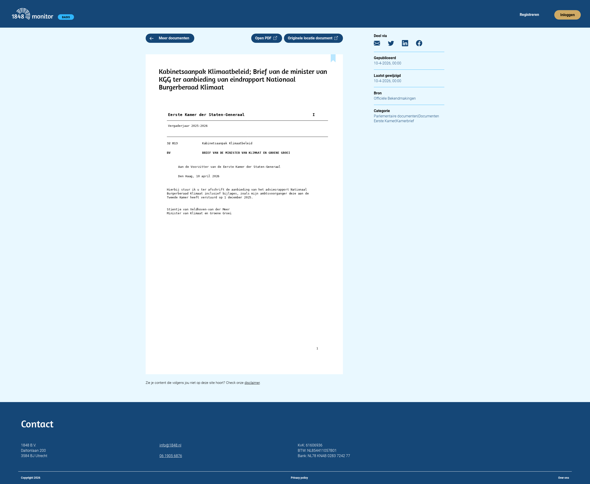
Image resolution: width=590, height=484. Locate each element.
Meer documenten (174, 38)
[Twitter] (394, 44)
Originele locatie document (311, 38)
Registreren (529, 14)
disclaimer (252, 383)
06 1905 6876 (170, 456)
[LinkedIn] (408, 44)
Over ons (563, 477)
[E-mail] (380, 44)
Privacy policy (299, 477)
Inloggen (567, 15)
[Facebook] (422, 44)
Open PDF (264, 38)
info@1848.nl (170, 445)
